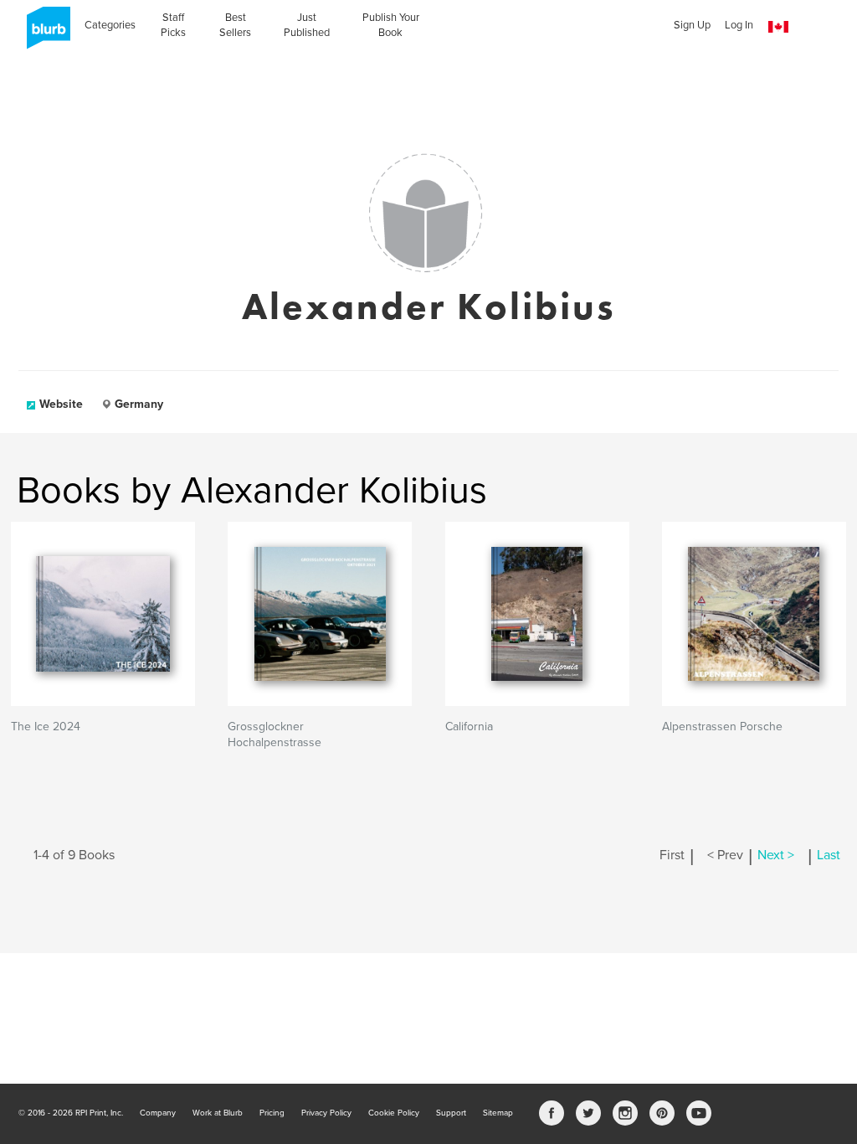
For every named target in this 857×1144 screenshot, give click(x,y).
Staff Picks (173, 25)
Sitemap (498, 1113)
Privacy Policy (326, 1113)
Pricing (272, 1113)
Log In (739, 25)
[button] (778, 27)
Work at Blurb (217, 1113)
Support (451, 1113)
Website (61, 404)
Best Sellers (235, 25)
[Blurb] (43, 33)
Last (828, 855)
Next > (775, 855)
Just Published (307, 25)
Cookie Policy (393, 1113)
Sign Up (692, 25)
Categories (110, 25)
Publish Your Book (390, 25)
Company (158, 1113)
